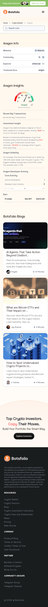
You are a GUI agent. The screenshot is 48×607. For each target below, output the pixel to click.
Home (5, 23)
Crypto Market (17, 23)
